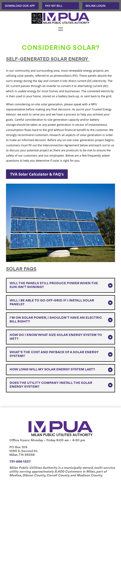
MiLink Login (95, 6)
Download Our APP (20, 6)
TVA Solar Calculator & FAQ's (37, 174)
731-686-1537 (20, 461)
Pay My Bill (54, 6)
